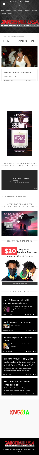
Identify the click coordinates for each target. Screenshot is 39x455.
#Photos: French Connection (17, 72)
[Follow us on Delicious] (23, 1)
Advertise (34, 10)
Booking (3, 13)
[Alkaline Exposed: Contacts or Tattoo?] (7, 346)
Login (14, 10)
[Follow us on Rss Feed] (15, 1)
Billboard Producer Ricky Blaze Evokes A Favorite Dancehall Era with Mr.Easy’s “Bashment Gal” (19, 361)
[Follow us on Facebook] (18, 1)
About (20, 10)
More (15, 311)
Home (2, 10)
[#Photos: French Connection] (20, 57)
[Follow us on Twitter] (21, 1)
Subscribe (27, 10)
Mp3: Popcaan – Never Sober (18, 321)
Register (8, 10)
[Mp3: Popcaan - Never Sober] (7, 326)
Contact (10, 13)
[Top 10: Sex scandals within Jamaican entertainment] (7, 308)
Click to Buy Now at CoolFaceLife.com (14, 196)
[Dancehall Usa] (19, 23)
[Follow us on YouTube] (25, 1)
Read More (30, 65)
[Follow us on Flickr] (28, 1)
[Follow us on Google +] (13, 1)
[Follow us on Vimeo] (11, 1)
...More (15, 76)
